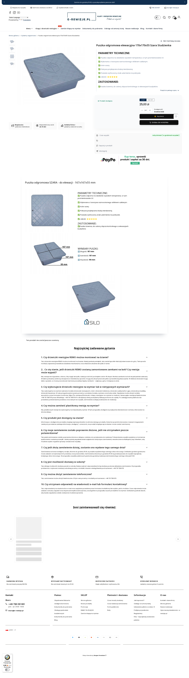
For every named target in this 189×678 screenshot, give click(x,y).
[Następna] (185, 2)
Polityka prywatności (141, 610)
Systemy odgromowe (28, 36)
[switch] (7, 669)
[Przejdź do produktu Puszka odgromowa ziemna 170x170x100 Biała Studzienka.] (29, 530)
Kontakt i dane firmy (167, 600)
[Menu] (11, 654)
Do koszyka (29, 559)
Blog (56, 620)
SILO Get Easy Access (171, 41)
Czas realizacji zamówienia (117, 604)
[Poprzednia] (4, 2)
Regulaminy (138, 613)
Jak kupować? (139, 600)
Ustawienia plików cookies (143, 607)
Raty (108, 610)
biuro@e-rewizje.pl (173, 8)
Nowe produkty (86, 604)
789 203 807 (156, 8)
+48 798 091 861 (16, 604)
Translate (27, 20)
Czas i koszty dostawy (115, 600)
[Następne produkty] (178, 539)
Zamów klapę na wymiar (90, 613)
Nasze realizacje (166, 607)
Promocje (84, 607)
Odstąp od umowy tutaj (142, 604)
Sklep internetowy (94, 655)
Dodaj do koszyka (160, 122)
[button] (176, 116)
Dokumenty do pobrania (63, 607)
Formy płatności (113, 607)
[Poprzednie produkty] (11, 539)
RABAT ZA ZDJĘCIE (87, 610)
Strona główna (14, 36)
